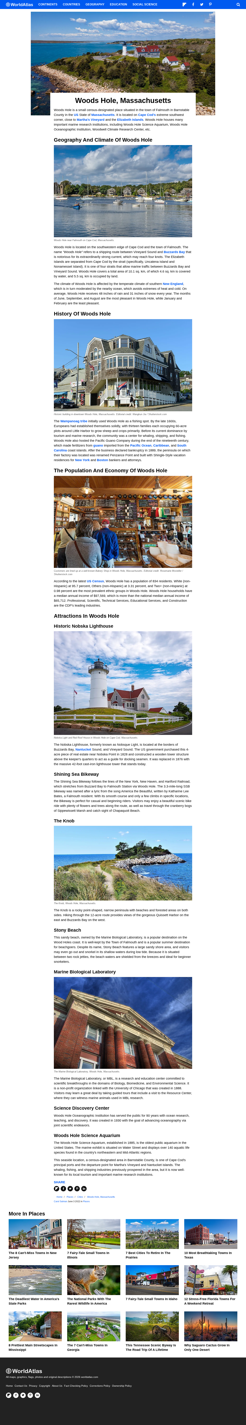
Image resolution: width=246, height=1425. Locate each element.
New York (82, 460)
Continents (47, 4)
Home (9, 1386)
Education (118, 4)
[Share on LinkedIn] (84, 1188)
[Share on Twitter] (70, 1188)
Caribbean (161, 445)
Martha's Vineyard (90, 119)
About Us (57, 1386)
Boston (102, 460)
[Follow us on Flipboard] (8, 1395)
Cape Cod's (147, 115)
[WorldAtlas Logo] (21, 5)
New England (173, 284)
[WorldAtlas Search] (238, 4)
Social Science (145, 4)
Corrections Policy (100, 1386)
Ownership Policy (122, 1386)
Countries (71, 4)
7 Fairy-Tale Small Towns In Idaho (151, 1299)
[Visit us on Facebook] (16, 1395)
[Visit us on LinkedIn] (37, 1395)
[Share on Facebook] (63, 1188)
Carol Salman (60, 1201)
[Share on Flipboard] (56, 1188)
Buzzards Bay (174, 252)
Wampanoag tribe (73, 421)
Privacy (33, 1386)
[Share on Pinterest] (77, 1188)
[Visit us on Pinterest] (30, 1395)
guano (98, 445)
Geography (95, 4)
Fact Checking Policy (76, 1386)
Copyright (44, 1386)
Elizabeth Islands (130, 119)
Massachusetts (103, 115)
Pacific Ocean (140, 445)
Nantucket (83, 749)
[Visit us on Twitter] (23, 1395)
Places (86, 1201)
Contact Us (21, 1386)
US (76, 115)
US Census (95, 581)
